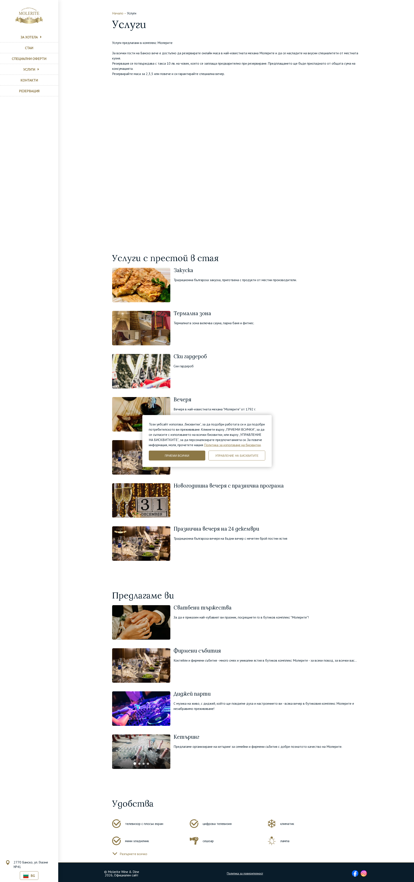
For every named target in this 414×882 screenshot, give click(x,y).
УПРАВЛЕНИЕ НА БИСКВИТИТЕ (237, 455)
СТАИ (29, 48)
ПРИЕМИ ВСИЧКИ (177, 455)
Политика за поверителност (245, 873)
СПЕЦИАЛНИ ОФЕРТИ (29, 58)
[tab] (134, 763)
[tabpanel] (141, 751)
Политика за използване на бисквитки (232, 445)
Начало (118, 13)
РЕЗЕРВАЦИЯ (29, 91)
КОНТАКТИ (29, 80)
